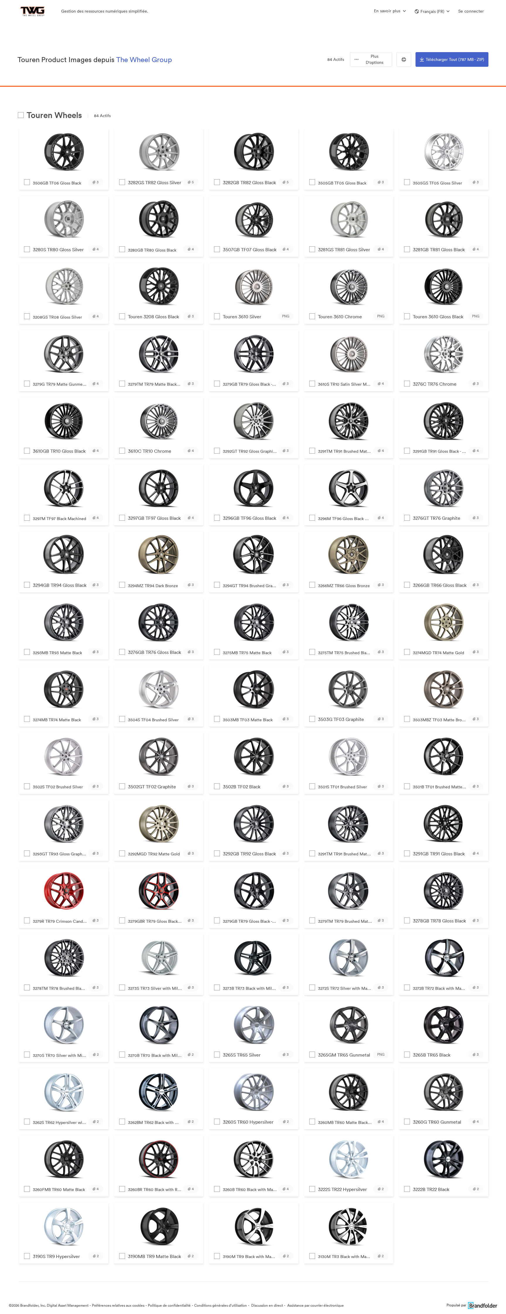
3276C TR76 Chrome (435, 384)
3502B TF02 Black (241, 787)
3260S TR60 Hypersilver (248, 1122)
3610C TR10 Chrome (149, 451)
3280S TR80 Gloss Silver (58, 249)
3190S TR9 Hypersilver (56, 1256)
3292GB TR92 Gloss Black (249, 854)
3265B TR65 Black (431, 1055)
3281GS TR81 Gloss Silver (344, 249)
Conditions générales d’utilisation (220, 1305)
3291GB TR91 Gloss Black (439, 854)
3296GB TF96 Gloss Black (249, 518)
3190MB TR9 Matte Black (154, 1256)
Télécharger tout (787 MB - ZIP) (455, 59)
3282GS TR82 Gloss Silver (154, 182)
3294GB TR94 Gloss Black (59, 585)
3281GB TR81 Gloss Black (439, 249)
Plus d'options (374, 59)
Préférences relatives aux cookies (118, 1305)
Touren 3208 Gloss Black (153, 316)
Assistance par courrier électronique (315, 1305)
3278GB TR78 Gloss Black (439, 921)
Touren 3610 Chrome (340, 316)
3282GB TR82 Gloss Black (249, 182)
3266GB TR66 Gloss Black (439, 585)
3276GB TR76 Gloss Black (154, 652)
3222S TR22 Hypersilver (342, 1189)
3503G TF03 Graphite (341, 719)
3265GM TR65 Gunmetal (344, 1055)
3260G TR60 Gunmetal (437, 1122)
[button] (432, 11)
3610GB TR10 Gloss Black (59, 451)
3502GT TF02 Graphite (152, 787)
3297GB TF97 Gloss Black (154, 518)
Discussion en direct (266, 1305)
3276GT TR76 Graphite (436, 518)
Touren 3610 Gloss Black (438, 316)
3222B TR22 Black (431, 1189)
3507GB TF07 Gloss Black (249, 249)
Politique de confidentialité (169, 1305)
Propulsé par (456, 1305)
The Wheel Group (144, 59)
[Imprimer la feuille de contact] (403, 59)
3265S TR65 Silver (242, 1055)
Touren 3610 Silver (242, 316)
